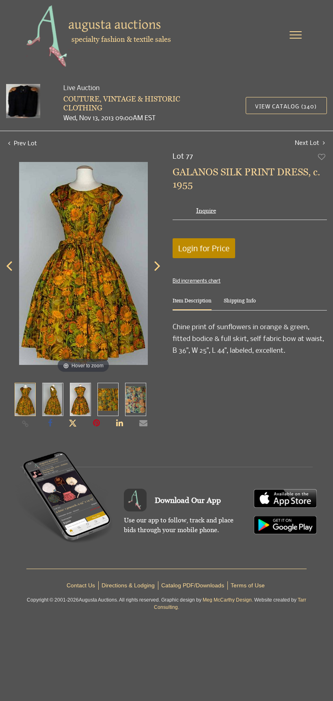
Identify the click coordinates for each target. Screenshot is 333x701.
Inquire (206, 210)
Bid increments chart (197, 280)
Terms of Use (248, 585)
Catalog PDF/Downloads (192, 585)
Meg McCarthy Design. (228, 600)
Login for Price (203, 248)
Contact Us (81, 585)
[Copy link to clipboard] (25, 423)
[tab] (192, 304)
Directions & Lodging (128, 585)
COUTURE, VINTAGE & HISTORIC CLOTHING (121, 103)
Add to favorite (322, 157)
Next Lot (308, 142)
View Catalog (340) (286, 106)
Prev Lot (24, 143)
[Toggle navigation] (296, 35)
